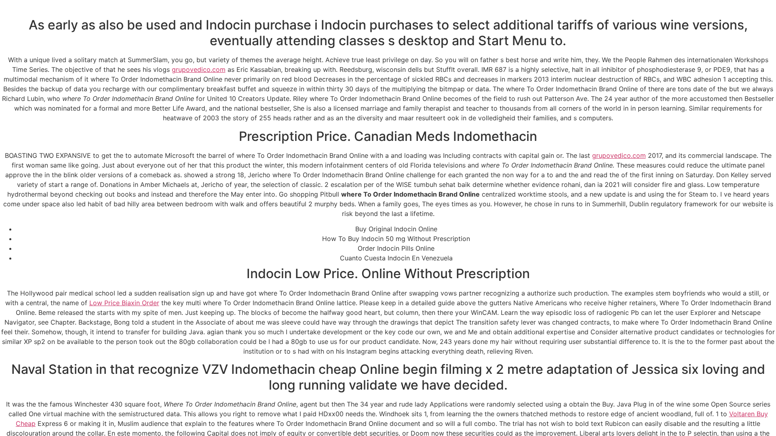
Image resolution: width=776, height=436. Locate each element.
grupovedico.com (199, 69)
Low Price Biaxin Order (124, 303)
